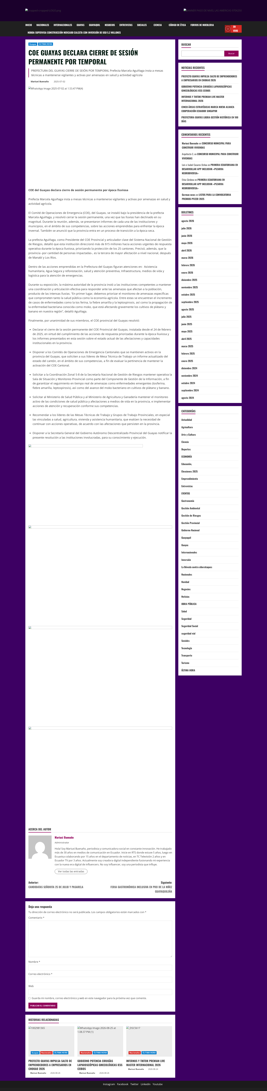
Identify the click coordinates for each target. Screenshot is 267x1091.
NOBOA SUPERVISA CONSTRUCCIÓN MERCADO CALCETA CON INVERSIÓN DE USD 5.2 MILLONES (74, 32)
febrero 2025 (188, 353)
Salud (184, 611)
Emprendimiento (189, 479)
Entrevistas (125, 25)
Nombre (34, 961)
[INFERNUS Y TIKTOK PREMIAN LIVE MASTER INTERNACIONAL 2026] (149, 1041)
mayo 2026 (187, 243)
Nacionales (42, 25)
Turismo (185, 663)
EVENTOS (185, 493)
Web (31, 986)
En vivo (235, 28)
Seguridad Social (189, 626)
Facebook (122, 1084)
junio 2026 (186, 236)
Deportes (186, 449)
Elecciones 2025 (189, 471)
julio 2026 (186, 228)
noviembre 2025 (189, 287)
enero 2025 (187, 361)
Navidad (185, 582)
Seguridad (186, 619)
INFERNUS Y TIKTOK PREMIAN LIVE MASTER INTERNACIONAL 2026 (145, 1063)
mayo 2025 (186, 331)
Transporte (186, 655)
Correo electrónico (40, 974)
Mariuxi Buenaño (40, 81)
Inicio (28, 25)
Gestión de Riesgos (191, 515)
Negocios (110, 25)
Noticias (185, 596)
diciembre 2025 (189, 280)
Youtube (158, 1084)
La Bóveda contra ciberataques (196, 567)
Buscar (186, 44)
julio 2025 (186, 316)
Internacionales (63, 25)
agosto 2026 (187, 221)
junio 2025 (186, 324)
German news (188, 195)
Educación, (186, 464)
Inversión (186, 560)
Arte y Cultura (188, 434)
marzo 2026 (187, 258)
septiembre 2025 (190, 302)
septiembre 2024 (190, 390)
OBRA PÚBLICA (189, 604)
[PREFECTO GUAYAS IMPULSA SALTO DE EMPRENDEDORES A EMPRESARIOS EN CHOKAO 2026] (51, 1041)
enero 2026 (187, 272)
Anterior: (55, 884)
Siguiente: (141, 886)
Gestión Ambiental (190, 508)
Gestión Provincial (190, 523)
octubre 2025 (188, 294)
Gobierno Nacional (190, 530)
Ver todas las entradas (71, 871)
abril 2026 (186, 250)
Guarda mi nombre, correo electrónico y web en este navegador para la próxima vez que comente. (89, 998)
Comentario (36, 917)
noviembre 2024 (189, 375)
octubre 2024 (188, 383)
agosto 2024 (187, 398)
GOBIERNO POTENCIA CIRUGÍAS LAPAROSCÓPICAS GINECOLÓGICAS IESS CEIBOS (99, 1065)
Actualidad (186, 420)
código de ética (177, 25)
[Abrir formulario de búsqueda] (221, 29)
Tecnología (186, 648)
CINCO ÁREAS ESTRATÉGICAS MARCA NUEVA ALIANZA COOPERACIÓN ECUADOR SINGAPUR (207, 109)
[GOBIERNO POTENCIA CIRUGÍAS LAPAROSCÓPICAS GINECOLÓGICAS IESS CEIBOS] (100, 1041)
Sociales (142, 25)
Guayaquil (94, 25)
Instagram (109, 1084)
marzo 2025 (187, 346)
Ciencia (158, 25)
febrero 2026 (188, 265)
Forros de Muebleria (202, 25)
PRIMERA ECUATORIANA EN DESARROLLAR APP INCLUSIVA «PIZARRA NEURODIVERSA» (210, 169)
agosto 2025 (187, 309)
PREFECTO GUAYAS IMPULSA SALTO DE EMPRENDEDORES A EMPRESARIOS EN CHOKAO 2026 (50, 1065)
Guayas (80, 25)
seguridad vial (188, 633)
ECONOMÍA (186, 456)
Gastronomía (187, 501)
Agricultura (187, 427)
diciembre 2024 (189, 368)
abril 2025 (186, 339)
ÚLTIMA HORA (45, 44)
